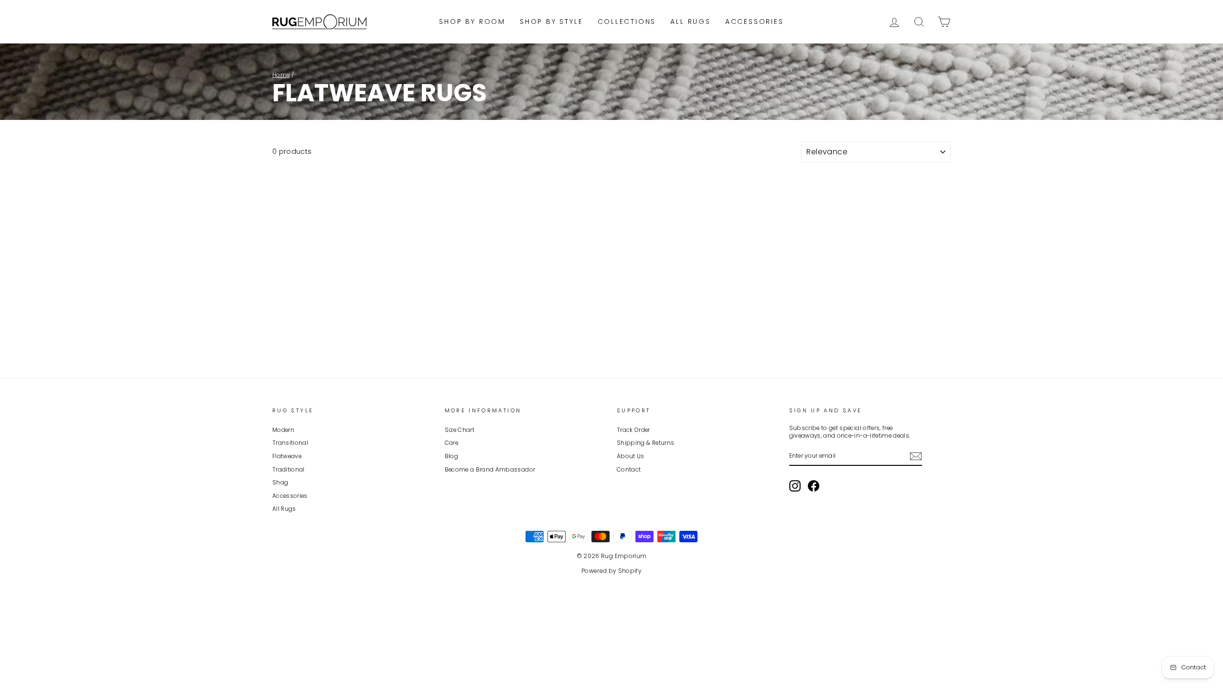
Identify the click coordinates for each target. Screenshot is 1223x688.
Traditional (288, 469)
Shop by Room (472, 21)
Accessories (754, 21)
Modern (283, 430)
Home (281, 75)
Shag (280, 482)
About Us (630, 456)
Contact (629, 469)
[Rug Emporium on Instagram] (795, 486)
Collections (627, 21)
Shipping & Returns (645, 443)
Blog (451, 456)
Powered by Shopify (611, 571)
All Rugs (690, 21)
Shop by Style (551, 21)
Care (451, 443)
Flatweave (286, 456)
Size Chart (460, 430)
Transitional (290, 443)
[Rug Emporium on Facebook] (813, 486)
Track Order (633, 430)
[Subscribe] (916, 456)
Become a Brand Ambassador (490, 469)
